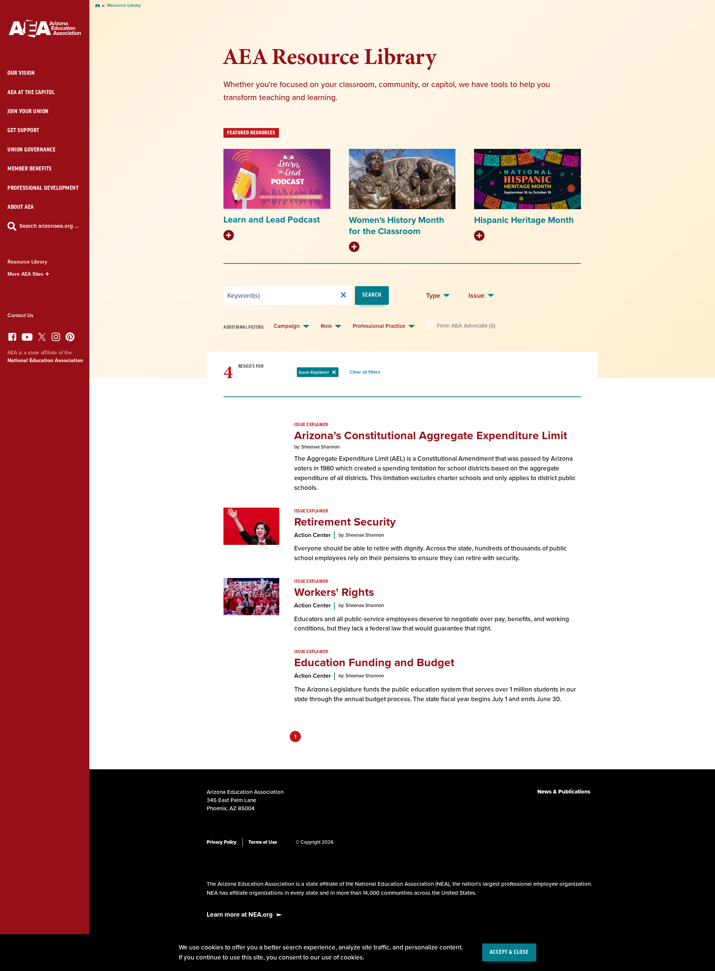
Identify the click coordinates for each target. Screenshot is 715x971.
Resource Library (27, 262)
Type (433, 295)
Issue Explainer (319, 373)
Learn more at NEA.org (240, 915)
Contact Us (20, 315)
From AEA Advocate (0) (466, 325)
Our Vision (21, 73)
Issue (476, 295)
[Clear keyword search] (343, 295)
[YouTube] (27, 339)
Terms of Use (262, 842)
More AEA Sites (25, 274)
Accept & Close (509, 952)
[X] (42, 339)
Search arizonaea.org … (49, 226)
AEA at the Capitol (31, 92)
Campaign (287, 326)
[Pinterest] (70, 338)
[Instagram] (55, 338)
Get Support (23, 130)
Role (326, 326)
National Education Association (45, 360)
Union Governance (31, 150)
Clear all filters (367, 373)
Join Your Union (28, 111)
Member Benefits (29, 169)
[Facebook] (12, 339)
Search (371, 295)
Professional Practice (379, 326)
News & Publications (563, 791)
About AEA (20, 207)
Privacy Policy (221, 842)
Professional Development (43, 188)
